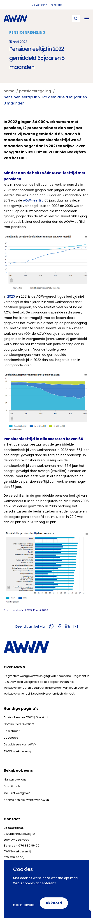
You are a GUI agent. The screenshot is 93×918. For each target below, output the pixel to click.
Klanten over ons (15, 779)
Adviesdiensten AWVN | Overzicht (26, 717)
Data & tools (12, 786)
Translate (55, 5)
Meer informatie (23, 905)
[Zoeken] (76, 18)
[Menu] (86, 18)
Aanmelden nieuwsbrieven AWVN (26, 800)
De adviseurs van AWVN (20, 744)
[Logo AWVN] (15, 18)
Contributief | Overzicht (19, 724)
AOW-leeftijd (33, 200)
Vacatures (11, 738)
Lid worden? (39, 5)
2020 (11, 296)
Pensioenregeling (27, 32)
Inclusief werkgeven (17, 793)
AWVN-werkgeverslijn (18, 751)
